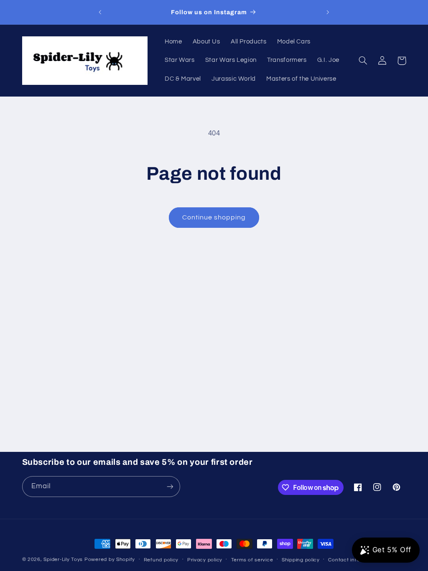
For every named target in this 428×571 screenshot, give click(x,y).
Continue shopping (214, 217)
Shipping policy (301, 560)
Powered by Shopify (109, 559)
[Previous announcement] (100, 12)
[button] (363, 60)
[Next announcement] (328, 12)
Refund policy (161, 560)
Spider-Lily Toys (63, 559)
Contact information (353, 560)
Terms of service (252, 560)
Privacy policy (204, 560)
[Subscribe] (169, 486)
